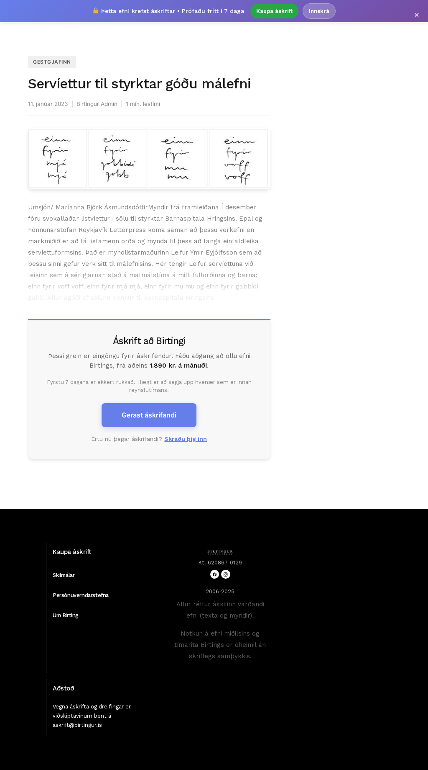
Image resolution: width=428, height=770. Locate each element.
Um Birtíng (66, 615)
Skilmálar (63, 575)
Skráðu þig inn (185, 438)
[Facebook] (214, 574)
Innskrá (319, 11)
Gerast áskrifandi (149, 415)
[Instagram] (225, 574)
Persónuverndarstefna (81, 595)
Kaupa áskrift (274, 11)
